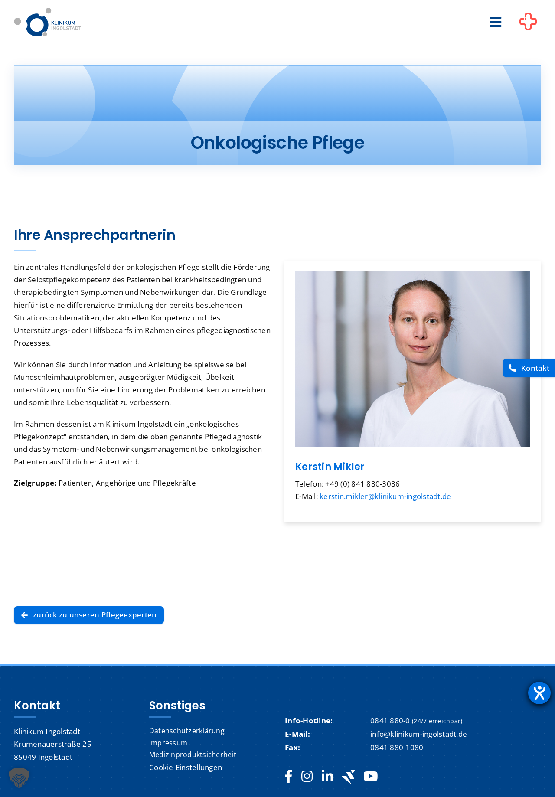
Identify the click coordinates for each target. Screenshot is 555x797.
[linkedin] (327, 776)
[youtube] (370, 776)
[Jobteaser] (348, 777)
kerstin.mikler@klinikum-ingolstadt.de (385, 496)
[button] (19, 778)
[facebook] (288, 776)
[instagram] (307, 776)
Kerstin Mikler (330, 467)
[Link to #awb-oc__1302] (528, 23)
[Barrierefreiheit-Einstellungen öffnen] (539, 693)
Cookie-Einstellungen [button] (185, 767)
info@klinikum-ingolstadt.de (418, 734)
